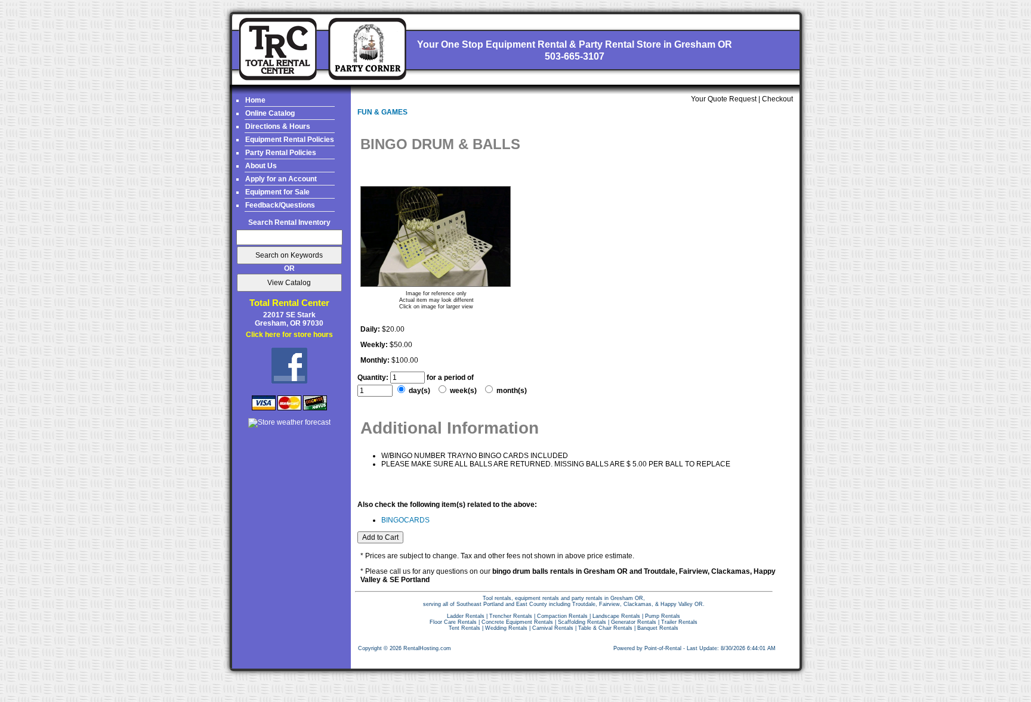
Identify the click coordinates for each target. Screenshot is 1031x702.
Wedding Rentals (506, 628)
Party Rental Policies (280, 153)
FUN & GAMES (382, 112)
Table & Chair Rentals (605, 628)
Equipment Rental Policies (289, 139)
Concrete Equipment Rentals (517, 622)
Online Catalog (270, 113)
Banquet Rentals (657, 628)
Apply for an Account (281, 179)
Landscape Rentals (616, 616)
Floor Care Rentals (453, 622)
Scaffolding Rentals (582, 622)
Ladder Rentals (465, 616)
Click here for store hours (289, 334)
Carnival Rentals (552, 628)
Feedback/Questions (280, 205)
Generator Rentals (633, 622)
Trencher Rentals (510, 616)
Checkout (777, 99)
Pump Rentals (662, 616)
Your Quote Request (724, 99)
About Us (261, 166)
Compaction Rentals (562, 616)
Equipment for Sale (277, 192)
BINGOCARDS (405, 520)
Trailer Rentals (679, 622)
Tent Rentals (464, 628)
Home (255, 100)
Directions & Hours (277, 126)
